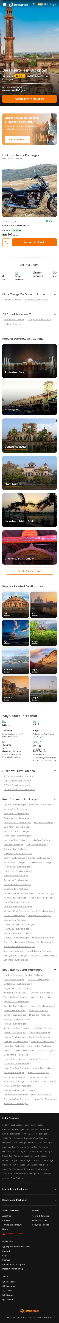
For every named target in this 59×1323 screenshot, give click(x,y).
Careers (6, 1220)
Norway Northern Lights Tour (17, 1019)
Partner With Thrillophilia (13, 1264)
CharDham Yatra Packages (17, 902)
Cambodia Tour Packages (17, 1099)
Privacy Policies (39, 1220)
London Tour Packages (15, 1015)
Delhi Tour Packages (13, 844)
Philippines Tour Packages (16, 1063)
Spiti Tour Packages (34, 1125)
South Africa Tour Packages (17, 1054)
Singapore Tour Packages (16, 988)
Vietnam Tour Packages (15, 1050)
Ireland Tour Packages (43, 1068)
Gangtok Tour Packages (15, 849)
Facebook (11, 1282)
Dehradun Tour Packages (43, 955)
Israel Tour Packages (41, 1094)
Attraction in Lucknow (14, 319)
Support (6, 1251)
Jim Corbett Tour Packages (17, 871)
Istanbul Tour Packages (42, 1041)
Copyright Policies (40, 1225)
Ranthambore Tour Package (17, 933)
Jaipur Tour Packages (14, 915)
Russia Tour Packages (38, 1072)
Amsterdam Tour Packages (17, 1028)
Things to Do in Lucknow (39, 319)
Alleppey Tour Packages (13, 1178)
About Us (6, 1216)
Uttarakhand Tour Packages (17, 822)
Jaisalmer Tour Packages (36, 1156)
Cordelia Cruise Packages (16, 937)
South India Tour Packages (17, 835)
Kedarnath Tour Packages (41, 897)
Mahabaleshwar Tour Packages (19, 946)
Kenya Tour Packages (14, 1077)
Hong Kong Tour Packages (16, 1068)
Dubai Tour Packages (14, 979)
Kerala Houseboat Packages (17, 884)
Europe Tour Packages (38, 979)
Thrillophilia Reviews (12, 1225)
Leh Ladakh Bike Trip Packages (18, 893)
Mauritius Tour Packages (42, 997)
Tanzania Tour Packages (16, 1103)
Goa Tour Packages (43, 822)
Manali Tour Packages (14, 862)
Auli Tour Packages (45, 893)
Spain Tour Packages (39, 1037)
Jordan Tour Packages (44, 1099)
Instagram (10, 1286)
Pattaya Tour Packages (42, 1006)
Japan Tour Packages (14, 1059)
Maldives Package (13, 975)
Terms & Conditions (41, 1216)
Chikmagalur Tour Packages (18, 853)
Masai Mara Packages (14, 1081)
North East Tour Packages (16, 840)
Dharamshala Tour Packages (18, 906)
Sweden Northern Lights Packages (20, 1090)
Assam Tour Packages (37, 1147)
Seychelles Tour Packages (16, 1001)
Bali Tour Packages (34, 975)
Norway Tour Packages (15, 1037)
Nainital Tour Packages (15, 897)
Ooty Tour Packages (36, 844)
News (5, 1229)
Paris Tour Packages (38, 1010)
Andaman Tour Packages (16, 818)
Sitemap (6, 1260)
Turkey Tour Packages (39, 1032)
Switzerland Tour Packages (17, 984)
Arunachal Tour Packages (16, 880)
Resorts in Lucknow (13, 299)
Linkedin (10, 1295)
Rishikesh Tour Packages (40, 862)
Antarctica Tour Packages (41, 1081)
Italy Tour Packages (43, 1028)
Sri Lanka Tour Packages (15, 997)
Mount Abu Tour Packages (16, 928)
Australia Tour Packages (42, 1050)
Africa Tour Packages (14, 1072)
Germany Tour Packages (16, 1041)
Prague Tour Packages (39, 1077)
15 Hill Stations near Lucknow (17, 780)
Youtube (10, 1299)
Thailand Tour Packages (16, 992)
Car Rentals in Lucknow (36, 299)
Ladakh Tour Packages (15, 804)
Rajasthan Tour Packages (16, 813)
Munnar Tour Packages (43, 937)
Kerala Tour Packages (42, 911)
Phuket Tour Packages (39, 1015)
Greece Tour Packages (14, 1010)
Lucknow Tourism (12, 324)
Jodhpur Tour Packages (39, 915)
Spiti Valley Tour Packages (16, 827)
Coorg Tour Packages (14, 942)
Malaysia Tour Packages (39, 1046)
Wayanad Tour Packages (16, 911)
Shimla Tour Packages (39, 858)
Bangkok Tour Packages (15, 1006)
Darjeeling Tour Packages (16, 889)
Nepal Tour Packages (14, 1046)
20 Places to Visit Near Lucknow (19, 776)
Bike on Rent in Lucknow (15, 225)
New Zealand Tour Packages (17, 1085)
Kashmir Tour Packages (15, 809)
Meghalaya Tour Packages (17, 866)
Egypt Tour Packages (38, 1059)
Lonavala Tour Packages (16, 959)
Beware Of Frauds (14, 1233)
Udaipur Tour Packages (15, 920)
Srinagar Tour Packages (15, 955)
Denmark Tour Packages (15, 1094)
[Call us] (6, 242)
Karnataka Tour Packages (38, 951)
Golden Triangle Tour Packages (19, 924)
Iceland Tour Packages (15, 1032)
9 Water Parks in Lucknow (16, 785)
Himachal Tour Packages (41, 804)
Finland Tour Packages (15, 1023)
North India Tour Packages (16, 831)
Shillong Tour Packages (39, 942)
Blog (4, 1255)
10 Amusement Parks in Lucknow (19, 789)
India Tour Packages (41, 840)
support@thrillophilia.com (18, 1246)
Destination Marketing (12, 1269)
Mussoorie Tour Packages (16, 875)
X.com (9, 1290)
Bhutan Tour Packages (42, 992)
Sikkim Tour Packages (14, 858)
